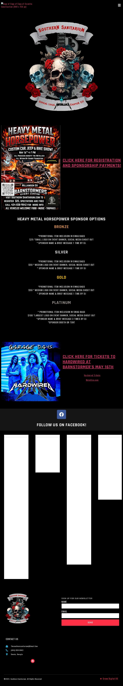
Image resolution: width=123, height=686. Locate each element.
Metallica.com (92, 380)
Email (64, 611)
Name (64, 601)
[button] (119, 5)
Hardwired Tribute (92, 375)
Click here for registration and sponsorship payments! (92, 163)
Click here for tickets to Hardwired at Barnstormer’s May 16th (89, 362)
